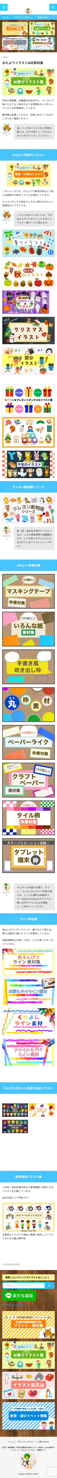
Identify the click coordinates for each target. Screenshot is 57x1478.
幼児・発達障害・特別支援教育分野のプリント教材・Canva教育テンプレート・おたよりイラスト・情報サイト (28, 1448)
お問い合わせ (43, 17)
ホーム (5, 17)
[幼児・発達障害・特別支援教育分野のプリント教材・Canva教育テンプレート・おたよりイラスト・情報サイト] (28, 13)
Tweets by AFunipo (13, 1304)
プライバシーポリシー (23, 17)
